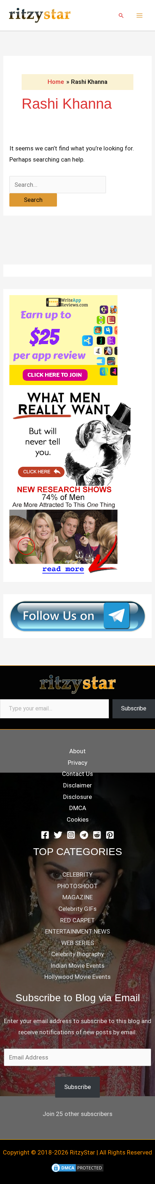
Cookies (78, 819)
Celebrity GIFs (77, 908)
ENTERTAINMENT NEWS (77, 931)
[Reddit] (97, 835)
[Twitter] (58, 835)
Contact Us (77, 773)
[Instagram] (71, 835)
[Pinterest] (110, 835)
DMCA (77, 808)
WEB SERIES (77, 942)
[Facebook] (45, 835)
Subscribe (133, 708)
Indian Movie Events (77, 965)
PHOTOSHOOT (77, 886)
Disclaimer (77, 785)
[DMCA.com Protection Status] (77, 1167)
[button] (121, 15)
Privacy (77, 762)
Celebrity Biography (77, 954)
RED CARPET (77, 920)
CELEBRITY (77, 874)
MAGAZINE (77, 897)
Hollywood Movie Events (77, 976)
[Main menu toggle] (140, 15)
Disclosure (77, 796)
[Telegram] (84, 835)
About (77, 751)
